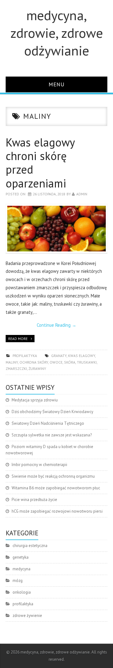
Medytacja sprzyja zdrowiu (35, 400)
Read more (18, 338)
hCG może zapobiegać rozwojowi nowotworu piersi (57, 511)
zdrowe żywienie (27, 615)
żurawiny (37, 368)
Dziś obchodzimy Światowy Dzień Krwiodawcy (52, 411)
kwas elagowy (81, 355)
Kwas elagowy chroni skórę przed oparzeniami (40, 163)
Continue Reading (56, 325)
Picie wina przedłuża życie (34, 499)
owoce (56, 362)
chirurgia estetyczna (30, 545)
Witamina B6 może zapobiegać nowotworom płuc (56, 488)
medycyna (21, 569)
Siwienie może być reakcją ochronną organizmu (53, 476)
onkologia (22, 592)
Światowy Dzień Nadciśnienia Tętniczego (48, 423)
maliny (12, 362)
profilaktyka (25, 355)
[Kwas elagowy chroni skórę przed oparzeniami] (56, 228)
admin (81, 194)
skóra (69, 362)
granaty (59, 355)
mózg (18, 580)
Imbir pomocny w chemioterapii (39, 464)
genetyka (21, 557)
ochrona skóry (33, 362)
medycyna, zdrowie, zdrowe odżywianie (56, 32)
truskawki (87, 362)
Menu (57, 84)
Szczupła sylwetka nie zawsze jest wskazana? (52, 435)
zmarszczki (16, 368)
